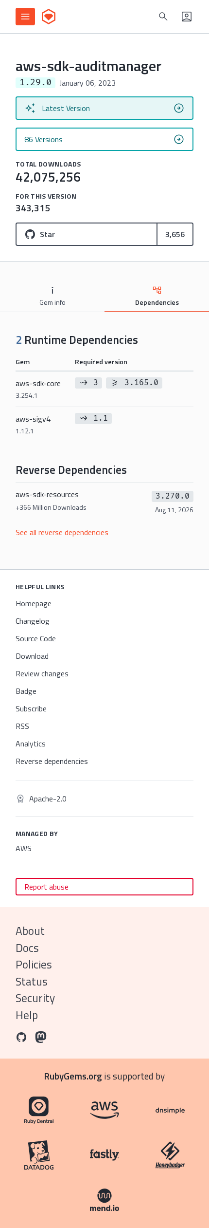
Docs (27, 947)
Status (32, 981)
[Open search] (163, 16)
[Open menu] (25, 16)
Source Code (36, 638)
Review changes (42, 673)
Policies (34, 964)
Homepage (34, 603)
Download (32, 656)
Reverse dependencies (52, 761)
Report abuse (46, 887)
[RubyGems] (48, 16)
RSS (22, 726)
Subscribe (31, 708)
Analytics (31, 743)
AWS (24, 848)
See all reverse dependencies (62, 532)
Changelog (33, 621)
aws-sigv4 (33, 424)
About (30, 930)
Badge (26, 691)
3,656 (175, 234)
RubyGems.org (73, 1076)
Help (27, 1014)
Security (35, 997)
